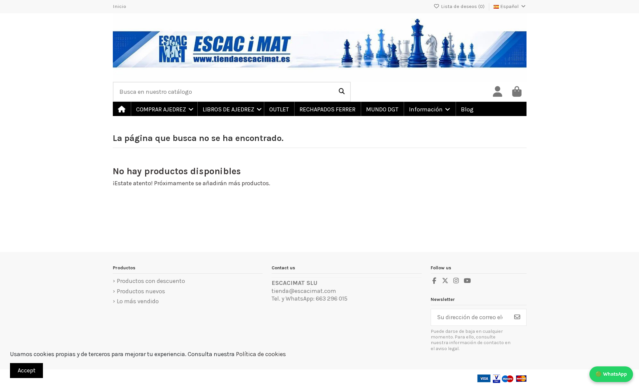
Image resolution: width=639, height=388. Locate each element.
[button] (163, 109)
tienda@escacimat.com (304, 291)
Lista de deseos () (463, 6)
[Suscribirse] (517, 317)
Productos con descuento (151, 281)
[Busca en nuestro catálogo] (342, 92)
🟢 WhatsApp (611, 374)
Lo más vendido (138, 301)
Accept (27, 370)
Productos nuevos (141, 291)
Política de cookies (261, 354)
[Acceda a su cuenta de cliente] (497, 91)
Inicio (119, 6)
